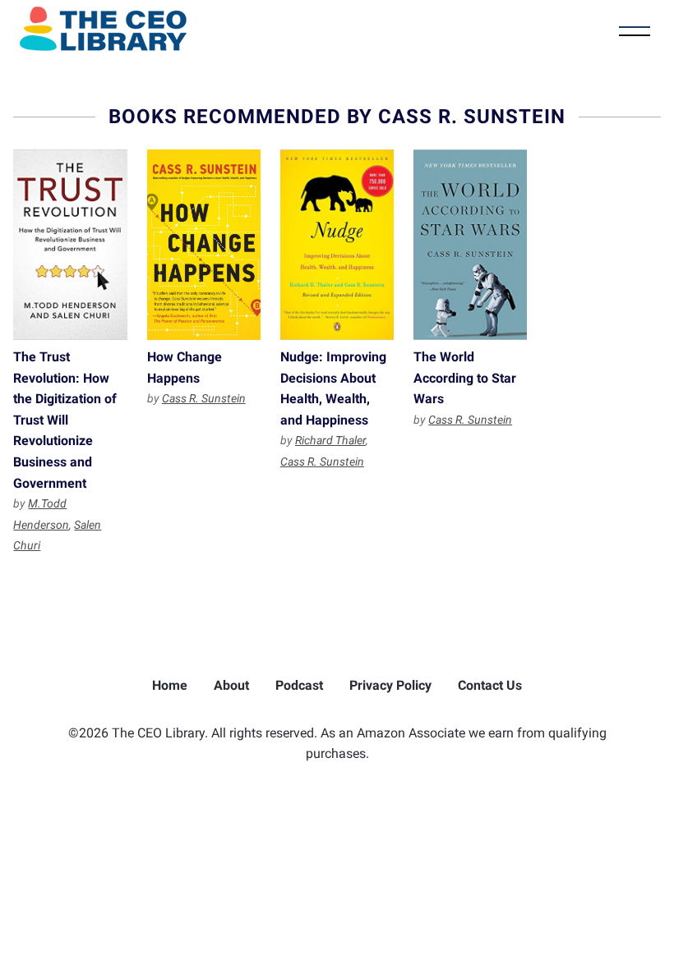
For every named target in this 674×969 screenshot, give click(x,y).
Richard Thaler (330, 440)
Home (169, 685)
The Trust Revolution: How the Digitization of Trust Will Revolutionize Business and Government (70, 244)
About (231, 685)
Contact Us (490, 685)
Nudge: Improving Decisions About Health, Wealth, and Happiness (337, 244)
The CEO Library (103, 29)
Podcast (299, 685)
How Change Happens (204, 244)
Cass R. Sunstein (204, 398)
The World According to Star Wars (470, 244)
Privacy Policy (390, 685)
